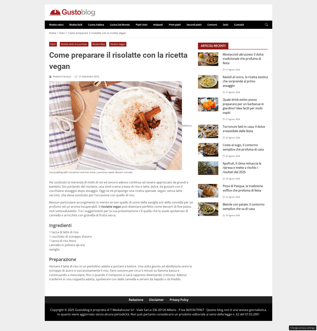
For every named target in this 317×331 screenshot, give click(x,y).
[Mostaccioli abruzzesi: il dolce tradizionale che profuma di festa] (208, 59)
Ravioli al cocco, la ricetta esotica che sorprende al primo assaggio (245, 81)
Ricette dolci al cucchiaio (74, 44)
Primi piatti (175, 24)
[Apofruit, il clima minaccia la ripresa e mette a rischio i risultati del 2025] (208, 168)
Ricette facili (75, 24)
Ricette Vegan (117, 44)
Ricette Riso (98, 44)
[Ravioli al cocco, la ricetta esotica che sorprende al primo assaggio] (208, 82)
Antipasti (158, 24)
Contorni (212, 24)
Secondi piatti (194, 24)
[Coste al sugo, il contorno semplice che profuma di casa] (208, 150)
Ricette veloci (56, 24)
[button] (266, 25)
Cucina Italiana (96, 24)
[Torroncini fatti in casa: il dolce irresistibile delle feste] (208, 131)
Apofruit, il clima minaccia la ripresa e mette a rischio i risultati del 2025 (242, 167)
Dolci (225, 24)
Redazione (136, 300)
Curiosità (239, 24)
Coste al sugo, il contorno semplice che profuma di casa (243, 147)
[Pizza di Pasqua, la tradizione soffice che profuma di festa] (208, 191)
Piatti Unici (141, 24)
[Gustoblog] (72, 12)
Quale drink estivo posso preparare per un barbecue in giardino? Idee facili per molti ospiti (243, 106)
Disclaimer (156, 300)
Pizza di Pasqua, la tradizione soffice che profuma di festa (243, 188)
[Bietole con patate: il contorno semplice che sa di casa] (208, 209)
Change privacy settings (302, 327)
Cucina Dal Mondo (120, 24)
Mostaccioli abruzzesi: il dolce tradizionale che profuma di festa (243, 58)
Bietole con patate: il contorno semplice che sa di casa (244, 206)
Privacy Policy (179, 300)
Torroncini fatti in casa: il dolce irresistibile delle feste (244, 129)
